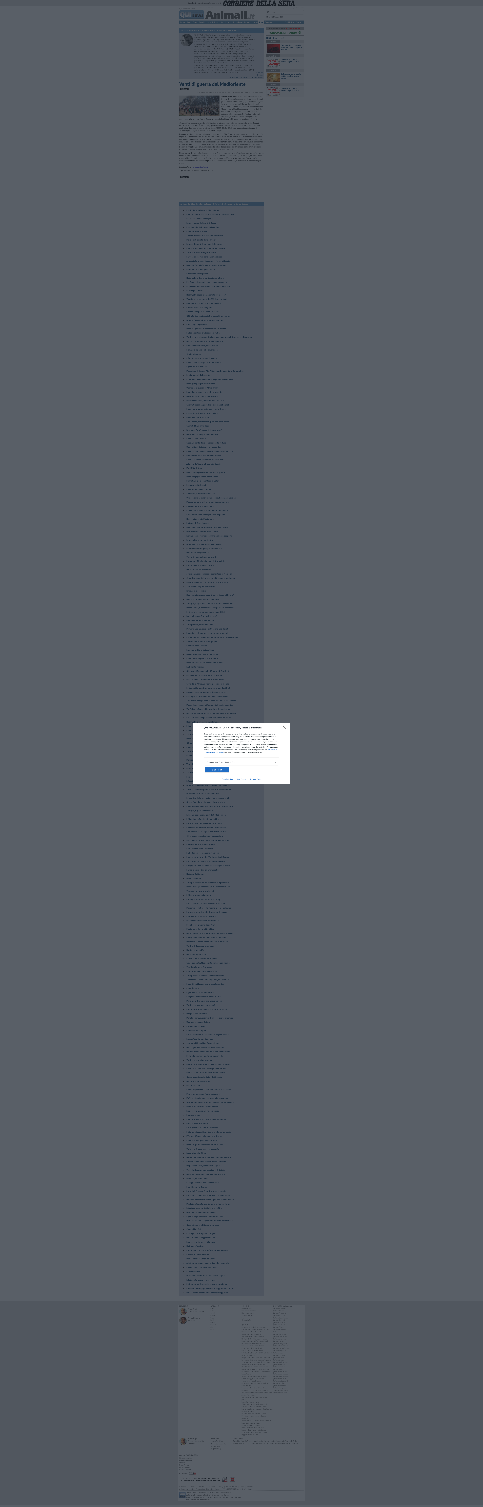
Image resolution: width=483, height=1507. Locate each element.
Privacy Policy (255, 779)
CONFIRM (217, 770)
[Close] (285, 728)
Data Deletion (227, 779)
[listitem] (241, 762)
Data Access (241, 779)
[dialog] (241, 753)
